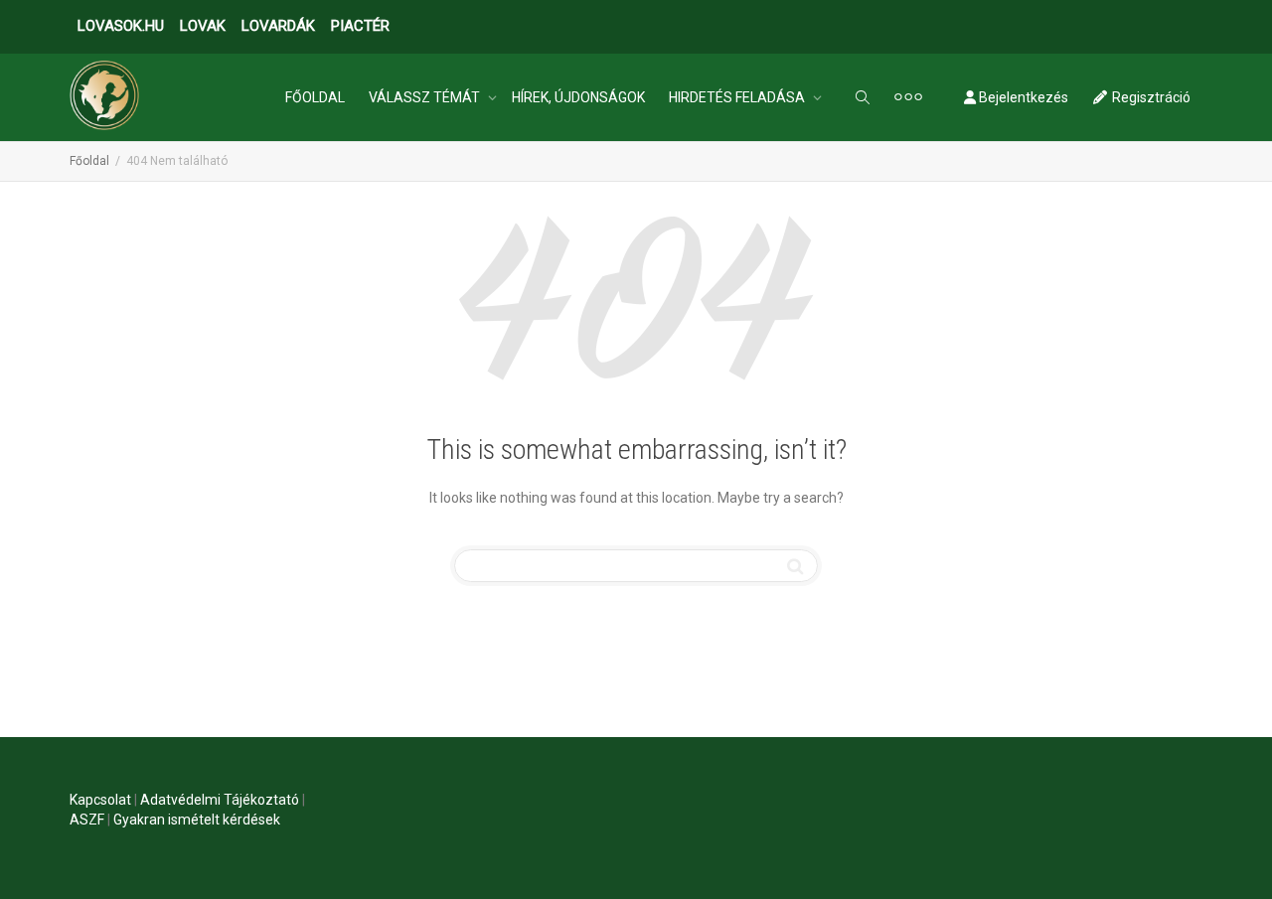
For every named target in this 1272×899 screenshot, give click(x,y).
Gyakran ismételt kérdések (196, 819)
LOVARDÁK (278, 26)
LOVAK (203, 26)
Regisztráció (1150, 97)
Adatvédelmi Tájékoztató (219, 800)
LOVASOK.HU (121, 26)
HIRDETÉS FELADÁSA (738, 97)
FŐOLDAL (315, 97)
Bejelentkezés (1022, 97)
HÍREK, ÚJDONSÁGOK (578, 97)
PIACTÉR (360, 26)
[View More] (908, 97)
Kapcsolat (100, 800)
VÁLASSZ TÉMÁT (426, 97)
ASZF (87, 819)
